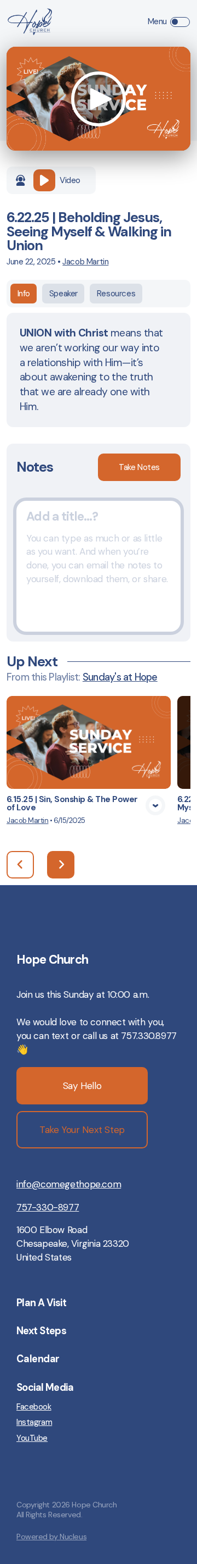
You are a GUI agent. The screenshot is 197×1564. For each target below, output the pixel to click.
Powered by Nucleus (51, 1536)
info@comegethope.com (68, 1184)
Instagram (34, 1422)
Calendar (37, 1359)
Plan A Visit (41, 1302)
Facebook (33, 1407)
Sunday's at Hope (120, 677)
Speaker (63, 293)
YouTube (32, 1438)
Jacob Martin (85, 261)
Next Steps (41, 1331)
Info (24, 293)
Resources (116, 293)
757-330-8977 (47, 1207)
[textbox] (98, 566)
